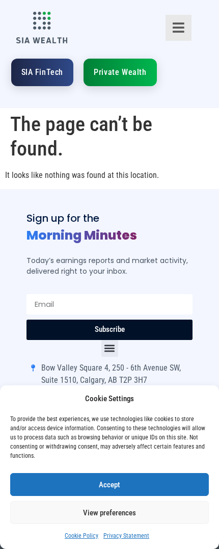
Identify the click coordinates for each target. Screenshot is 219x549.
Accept (109, 484)
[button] (109, 348)
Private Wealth (120, 72)
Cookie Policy (81, 535)
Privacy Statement (126, 535)
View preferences (109, 512)
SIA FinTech (42, 72)
